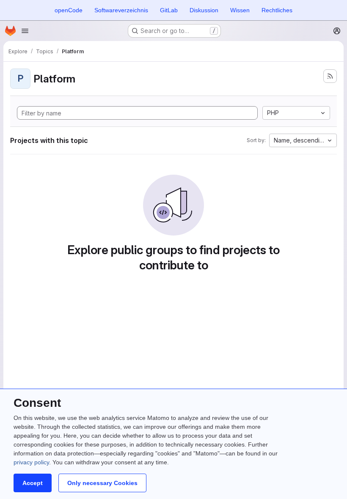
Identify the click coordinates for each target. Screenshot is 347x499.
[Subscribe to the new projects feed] (330, 76)
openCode (69, 10)
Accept (32, 483)
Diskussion (204, 10)
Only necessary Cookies (102, 483)
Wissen (240, 10)
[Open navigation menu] (25, 31)
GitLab (169, 10)
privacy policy (31, 462)
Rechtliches (277, 10)
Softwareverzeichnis (121, 10)
